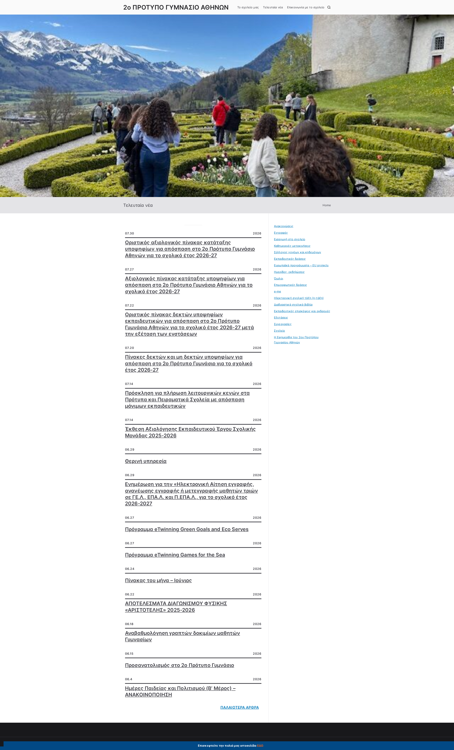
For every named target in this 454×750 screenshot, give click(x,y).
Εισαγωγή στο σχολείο (289, 239)
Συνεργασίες (283, 324)
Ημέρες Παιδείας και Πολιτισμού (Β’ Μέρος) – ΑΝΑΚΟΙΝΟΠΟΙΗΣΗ (180, 691)
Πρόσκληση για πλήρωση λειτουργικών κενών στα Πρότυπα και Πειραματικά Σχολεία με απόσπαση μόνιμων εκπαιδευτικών (187, 399)
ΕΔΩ (260, 745)
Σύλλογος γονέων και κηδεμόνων (297, 252)
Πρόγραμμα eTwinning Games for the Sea (175, 555)
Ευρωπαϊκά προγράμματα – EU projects (301, 265)
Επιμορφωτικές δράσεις (290, 285)
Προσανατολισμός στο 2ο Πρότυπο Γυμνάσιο (179, 665)
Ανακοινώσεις (283, 226)
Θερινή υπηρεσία (146, 461)
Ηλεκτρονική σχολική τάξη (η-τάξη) (299, 298)
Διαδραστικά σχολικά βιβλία (293, 304)
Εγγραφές (281, 232)
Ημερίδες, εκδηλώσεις (289, 272)
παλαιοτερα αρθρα (239, 707)
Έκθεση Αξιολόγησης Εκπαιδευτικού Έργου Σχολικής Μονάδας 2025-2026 (190, 432)
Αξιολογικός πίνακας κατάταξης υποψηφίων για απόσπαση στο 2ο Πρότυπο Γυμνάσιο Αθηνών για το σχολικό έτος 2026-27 (189, 284)
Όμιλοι (278, 278)
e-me (277, 291)
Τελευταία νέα (273, 7)
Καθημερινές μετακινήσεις (292, 246)
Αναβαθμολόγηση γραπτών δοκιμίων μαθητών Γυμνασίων (182, 636)
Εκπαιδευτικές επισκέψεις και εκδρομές (302, 311)
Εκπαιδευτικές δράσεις (290, 259)
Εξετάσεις (281, 317)
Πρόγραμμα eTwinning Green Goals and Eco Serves (186, 529)
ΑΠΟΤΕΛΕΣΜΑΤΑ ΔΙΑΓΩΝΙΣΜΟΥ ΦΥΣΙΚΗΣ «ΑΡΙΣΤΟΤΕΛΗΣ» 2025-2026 (176, 606)
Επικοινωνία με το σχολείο (305, 7)
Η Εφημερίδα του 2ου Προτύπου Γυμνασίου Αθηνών (296, 339)
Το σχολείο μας (248, 7)
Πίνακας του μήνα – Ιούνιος (158, 580)
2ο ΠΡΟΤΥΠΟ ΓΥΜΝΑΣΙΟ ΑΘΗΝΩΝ (176, 7)
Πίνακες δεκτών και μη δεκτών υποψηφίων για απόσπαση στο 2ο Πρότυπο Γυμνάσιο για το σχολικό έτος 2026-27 (189, 363)
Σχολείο (279, 330)
